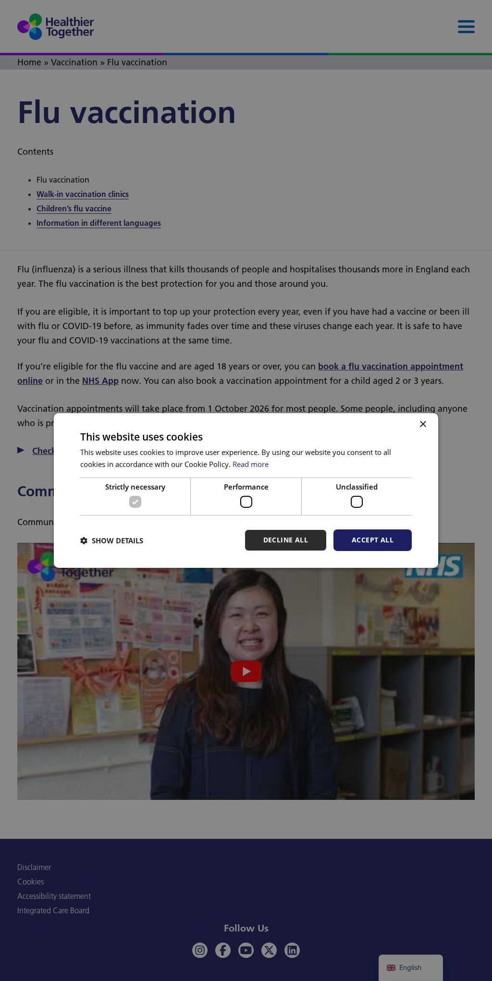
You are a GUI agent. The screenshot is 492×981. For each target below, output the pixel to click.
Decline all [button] (285, 539)
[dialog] (246, 490)
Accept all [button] (373, 539)
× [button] (422, 424)
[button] (111, 540)
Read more (251, 464)
